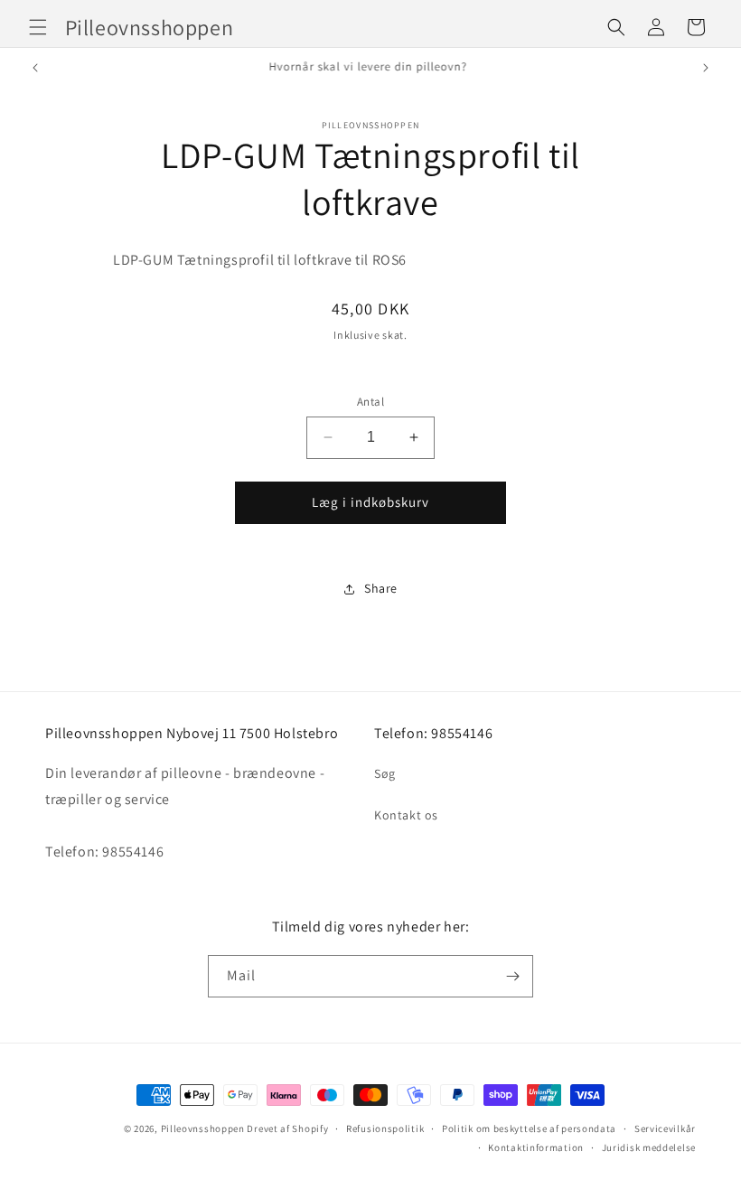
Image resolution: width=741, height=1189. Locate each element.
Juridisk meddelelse (649, 1147)
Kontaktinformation (536, 1147)
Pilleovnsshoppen (203, 1128)
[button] (38, 27)
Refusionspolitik (385, 1128)
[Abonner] (512, 976)
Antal (370, 401)
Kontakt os (406, 815)
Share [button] (381, 588)
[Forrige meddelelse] (35, 68)
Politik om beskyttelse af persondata (529, 1128)
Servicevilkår (665, 1128)
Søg (385, 773)
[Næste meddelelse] (706, 68)
